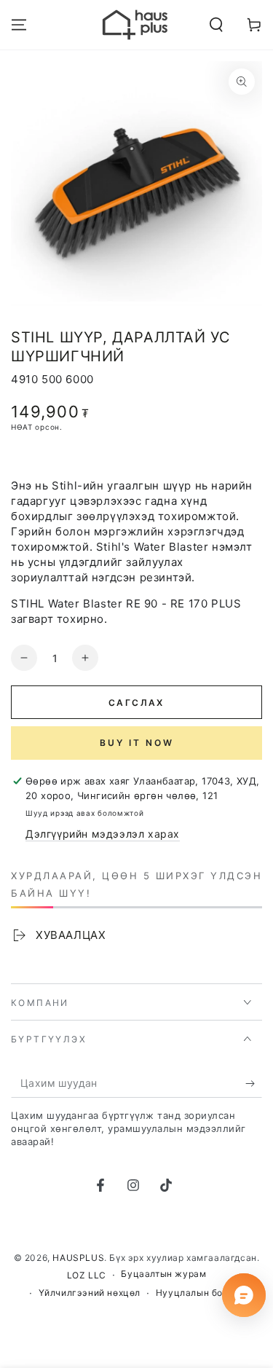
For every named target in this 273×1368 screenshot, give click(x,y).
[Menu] (19, 24)
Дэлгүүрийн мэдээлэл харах (102, 834)
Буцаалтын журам (163, 1273)
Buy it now (137, 742)
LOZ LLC (86, 1275)
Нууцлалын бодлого (203, 1292)
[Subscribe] (253, 1083)
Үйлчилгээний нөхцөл (90, 1292)
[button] (216, 24)
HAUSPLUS (78, 1257)
